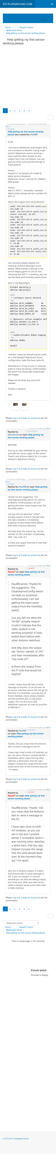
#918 (48, 727)
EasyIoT (12, 571)
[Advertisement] (28, 75)
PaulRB (33, 134)
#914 (48, 428)
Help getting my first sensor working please (26, 436)
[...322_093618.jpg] (15, 404)
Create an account (29, 418)
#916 (48, 565)
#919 (48, 789)
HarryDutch (13, 434)
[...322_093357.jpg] (24, 404)
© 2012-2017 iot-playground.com (16, 1138)
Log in (15, 418)
